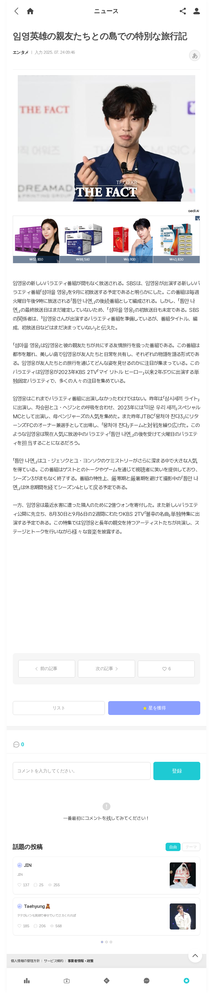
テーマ (191, 847)
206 (42, 926)
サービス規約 (53, 961)
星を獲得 (157, 708)
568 (58, 926)
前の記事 (48, 668)
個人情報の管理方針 (25, 961)
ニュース (106, 10)
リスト (58, 708)
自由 (173, 847)
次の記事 (104, 668)
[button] (102, 942)
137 (26, 885)
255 (57, 885)
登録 (177, 771)
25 (41, 885)
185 (26, 926)
